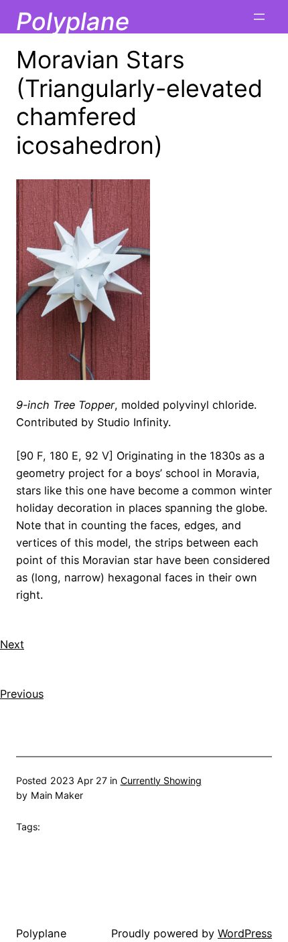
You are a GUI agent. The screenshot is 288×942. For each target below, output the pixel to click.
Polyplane (72, 21)
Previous (22, 693)
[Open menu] (259, 17)
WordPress (245, 933)
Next (12, 644)
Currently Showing (161, 780)
